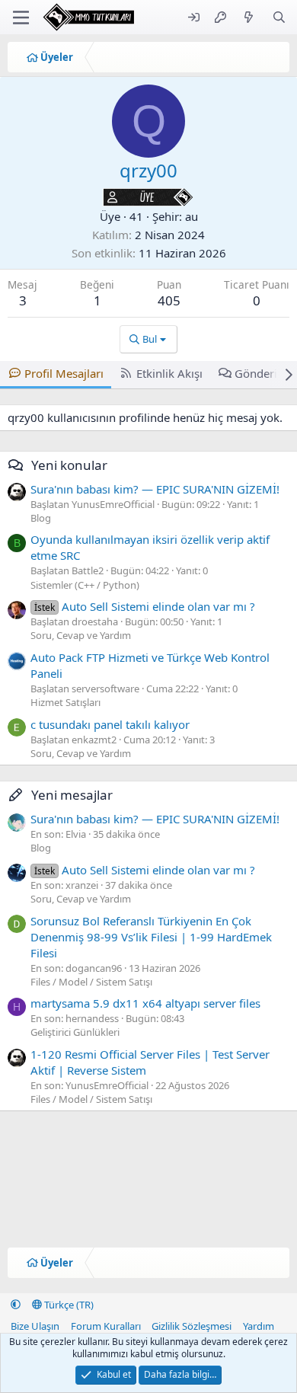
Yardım (258, 1326)
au (191, 216)
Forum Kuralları (106, 1326)
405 (169, 300)
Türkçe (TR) (68, 1305)
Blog (40, 518)
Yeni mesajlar (72, 795)
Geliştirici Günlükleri (75, 1032)
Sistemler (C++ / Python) (84, 585)
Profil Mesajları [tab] (64, 373)
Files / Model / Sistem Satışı (91, 982)
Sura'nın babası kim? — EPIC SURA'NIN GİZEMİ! (154, 489)
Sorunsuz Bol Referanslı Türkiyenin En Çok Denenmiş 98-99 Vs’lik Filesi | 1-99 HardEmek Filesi (151, 936)
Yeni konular (69, 465)
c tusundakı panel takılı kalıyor (110, 724)
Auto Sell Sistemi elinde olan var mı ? (144, 606)
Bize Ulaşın (35, 1326)
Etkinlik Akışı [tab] (169, 373)
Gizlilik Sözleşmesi (192, 1326)
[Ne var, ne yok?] (248, 17)
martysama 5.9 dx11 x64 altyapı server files (145, 1003)
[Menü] (21, 17)
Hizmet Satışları (65, 702)
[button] (16, 1304)
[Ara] (279, 17)
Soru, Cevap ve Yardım (80, 635)
